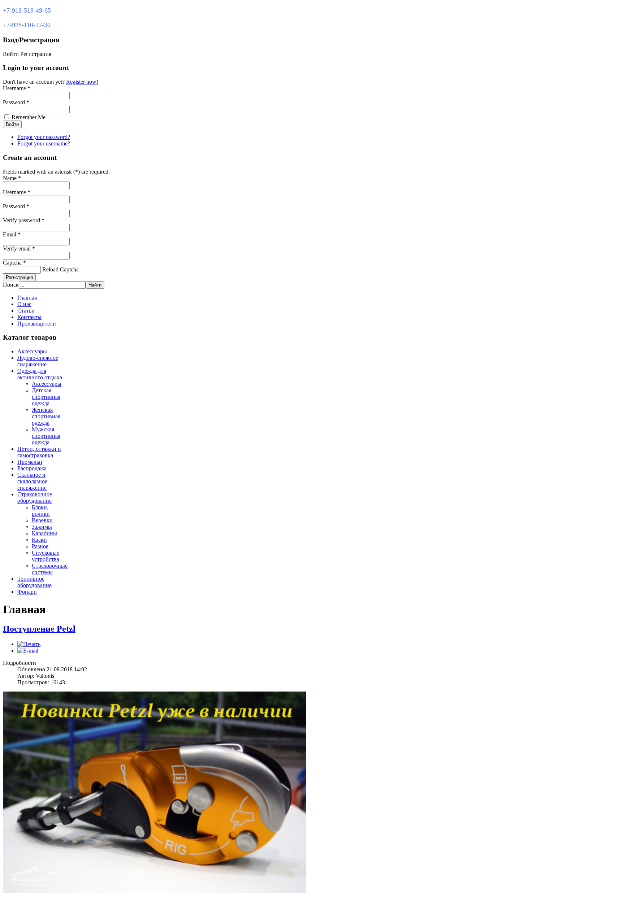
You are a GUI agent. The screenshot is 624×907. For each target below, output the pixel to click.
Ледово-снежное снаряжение (37, 361)
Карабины (44, 533)
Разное (40, 546)
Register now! (82, 82)
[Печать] (28, 644)
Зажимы (42, 527)
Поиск (11, 285)
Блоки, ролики (41, 510)
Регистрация (19, 277)
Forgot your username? (43, 143)
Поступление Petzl (39, 628)
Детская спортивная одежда (46, 396)
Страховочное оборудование (34, 497)
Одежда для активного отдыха (39, 374)
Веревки (42, 520)
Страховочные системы (50, 569)
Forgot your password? (43, 137)
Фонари (27, 592)
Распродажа (32, 468)
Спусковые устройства (45, 556)
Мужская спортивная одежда (46, 435)
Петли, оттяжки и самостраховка (39, 452)
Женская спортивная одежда (46, 416)
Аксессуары (32, 351)
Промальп (29, 462)
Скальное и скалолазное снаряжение (32, 481)
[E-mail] (27, 650)
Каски (39, 540)
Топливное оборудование (34, 582)
